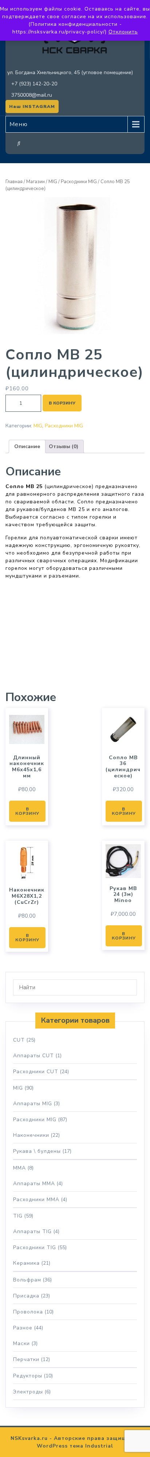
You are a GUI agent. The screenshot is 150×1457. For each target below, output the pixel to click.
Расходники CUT (35, 1071)
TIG (18, 1215)
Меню (18, 124)
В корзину (62, 403)
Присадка (26, 1295)
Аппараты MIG (32, 1103)
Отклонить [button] (123, 31)
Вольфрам (27, 1279)
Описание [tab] (27, 446)
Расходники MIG (79, 181)
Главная (14, 181)
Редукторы (27, 1375)
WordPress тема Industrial (75, 1445)
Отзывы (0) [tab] (63, 446)
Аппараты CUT (33, 1055)
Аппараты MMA (34, 1183)
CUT (19, 1040)
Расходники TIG (34, 1247)
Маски (21, 1343)
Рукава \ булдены (37, 1151)
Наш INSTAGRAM (32, 106)
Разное (22, 1327)
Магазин (35, 181)
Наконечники (31, 1135)
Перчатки (26, 1359)
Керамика (26, 1263)
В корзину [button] (27, 811)
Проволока (28, 1311)
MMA (19, 1167)
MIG (52, 181)
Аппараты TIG (32, 1231)
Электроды (28, 1391)
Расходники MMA (36, 1199)
